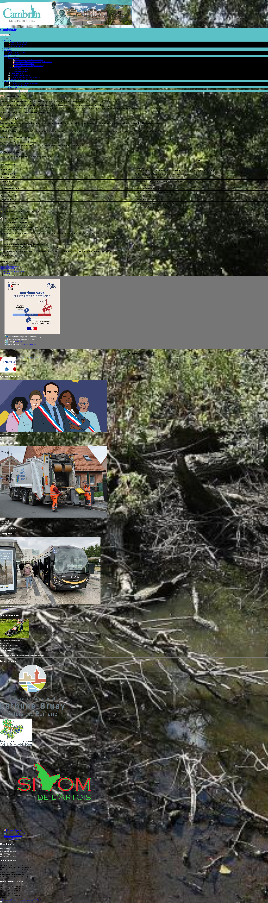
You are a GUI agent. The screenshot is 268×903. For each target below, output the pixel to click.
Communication (9, 81)
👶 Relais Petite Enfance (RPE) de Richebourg (28, 66)
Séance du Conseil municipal (9, 266)
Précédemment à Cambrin (16, 52)
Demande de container (9, 528)
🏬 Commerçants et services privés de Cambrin (24, 77)
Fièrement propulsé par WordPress (29, 900)
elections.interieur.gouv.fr (29, 344)
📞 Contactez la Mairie (12, 87)
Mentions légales (9, 838)
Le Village (7, 40)
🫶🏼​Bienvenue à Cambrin (12, 830)
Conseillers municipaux (20, 71)
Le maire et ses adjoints (20, 69)
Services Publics (13, 58)
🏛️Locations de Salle (15, 73)
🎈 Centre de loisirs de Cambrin (23, 64)
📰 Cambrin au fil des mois (17, 85)
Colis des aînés (5, 273)
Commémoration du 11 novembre (27, 358)
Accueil (6, 39)
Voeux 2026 (4, 269)
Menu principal (5, 35)
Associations (8, 48)
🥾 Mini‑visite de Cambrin (17, 44)
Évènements (8, 50)
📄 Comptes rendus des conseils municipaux (23, 83)
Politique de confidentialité (13, 836)
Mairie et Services (10, 56)
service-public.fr (19, 341)
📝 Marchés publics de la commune (20, 79)
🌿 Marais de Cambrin (16, 46)
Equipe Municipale (14, 68)
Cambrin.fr (8, 29)
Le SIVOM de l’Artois (7, 268)
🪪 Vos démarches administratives (19, 75)
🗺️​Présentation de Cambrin (17, 42)
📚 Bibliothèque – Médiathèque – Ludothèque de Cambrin (32, 62)
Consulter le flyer (5, 609)
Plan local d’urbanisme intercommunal (12, 271)
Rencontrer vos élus (8, 437)
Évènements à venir (14, 54)
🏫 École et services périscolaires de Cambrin (28, 60)
